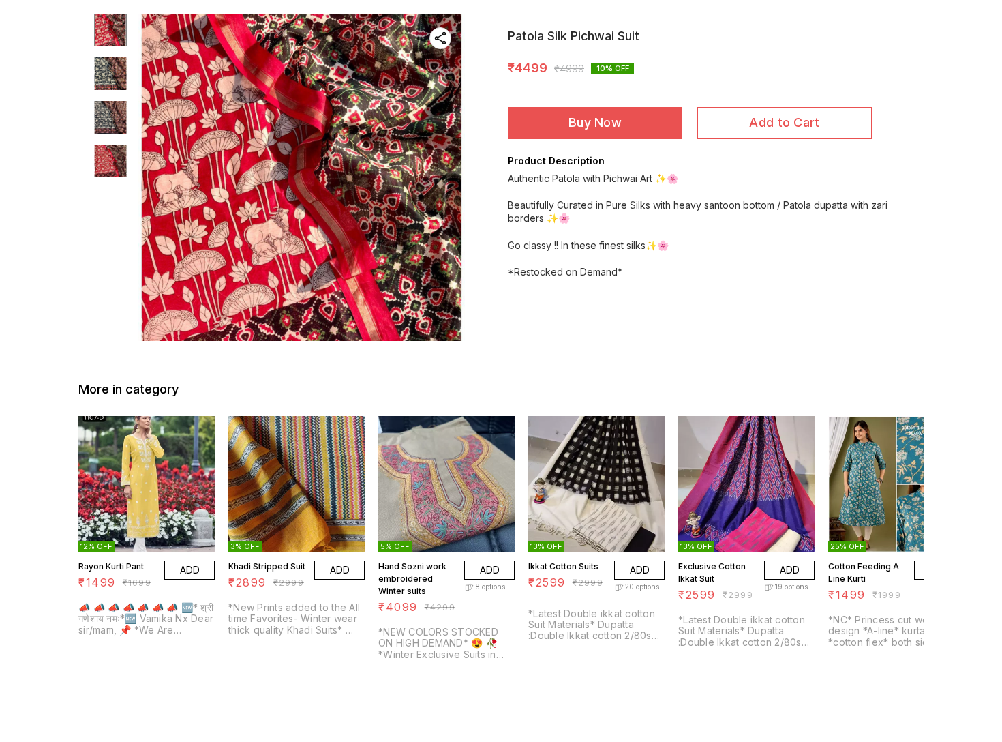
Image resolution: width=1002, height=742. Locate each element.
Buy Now (595, 122)
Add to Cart (784, 122)
